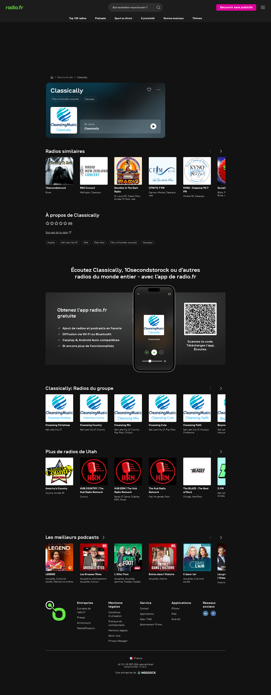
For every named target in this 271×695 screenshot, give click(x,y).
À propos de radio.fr (84, 610)
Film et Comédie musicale (65, 99)
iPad (173, 614)
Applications (147, 614)
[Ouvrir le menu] (263, 7)
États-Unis (99, 243)
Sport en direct (123, 18)
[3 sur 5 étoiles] (56, 223)
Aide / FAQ (146, 619)
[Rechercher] (158, 7)
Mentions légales (118, 630)
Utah (86, 243)
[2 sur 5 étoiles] (52, 223)
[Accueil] (51, 77)
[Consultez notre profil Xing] (213, 613)
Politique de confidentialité (116, 623)
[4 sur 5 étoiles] (61, 223)
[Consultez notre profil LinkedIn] (205, 613)
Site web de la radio (57, 232)
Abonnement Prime (151, 624)
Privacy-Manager (118, 641)
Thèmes (197, 18)
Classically (91, 128)
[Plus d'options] (159, 89)
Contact (144, 608)
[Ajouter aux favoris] (149, 89)
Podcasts (100, 18)
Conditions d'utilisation (115, 614)
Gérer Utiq (114, 636)
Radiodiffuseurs (86, 628)
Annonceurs (84, 623)
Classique (90, 99)
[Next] (221, 149)
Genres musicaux (174, 18)
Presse (81, 617)
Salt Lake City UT (69, 243)
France (137, 658)
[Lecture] (153, 126)
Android (175, 619)
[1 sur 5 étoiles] (47, 223)
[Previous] (210, 149)
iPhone (175, 608)
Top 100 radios (77, 18)
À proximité (148, 18)
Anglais (51, 243)
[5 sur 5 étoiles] (65, 223)
